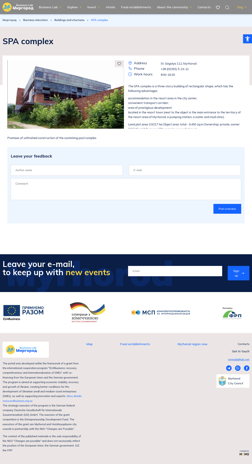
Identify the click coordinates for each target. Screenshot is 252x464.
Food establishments (136, 7)
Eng (240, 7)
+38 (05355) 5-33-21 (175, 69)
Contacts (204, 7)
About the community (172, 7)
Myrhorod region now (192, 344)
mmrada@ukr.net (238, 359)
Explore (72, 7)
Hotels (110, 7)
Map (89, 344)
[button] (247, 38)
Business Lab (48, 7)
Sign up (236, 273)
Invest (91, 7)
